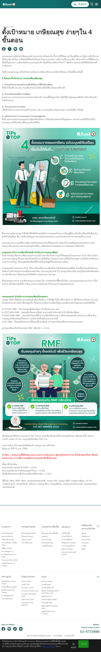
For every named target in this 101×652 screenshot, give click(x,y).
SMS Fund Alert (28, 599)
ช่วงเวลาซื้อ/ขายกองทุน (9, 587)
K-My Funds (26, 581)
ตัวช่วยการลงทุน (47, 581)
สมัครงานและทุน (67, 549)
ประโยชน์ (45, 536)
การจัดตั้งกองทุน (47, 546)
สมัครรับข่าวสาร (47, 596)
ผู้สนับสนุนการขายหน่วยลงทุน (50, 607)
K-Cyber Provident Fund (29, 595)
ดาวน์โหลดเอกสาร (8, 596)
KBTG (84, 549)
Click (47, 328)
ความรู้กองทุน (46, 584)
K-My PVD (26, 584)
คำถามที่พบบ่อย (27, 543)
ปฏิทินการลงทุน (7, 548)
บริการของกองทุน (47, 543)
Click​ (48, 473)
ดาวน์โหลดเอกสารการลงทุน (9, 556)
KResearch (86, 536)
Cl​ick (34, 467)
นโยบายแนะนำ (27, 540)
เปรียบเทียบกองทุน (8, 540)
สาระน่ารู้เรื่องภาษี (47, 588)
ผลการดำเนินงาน (7, 536)
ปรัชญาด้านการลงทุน (69, 543)
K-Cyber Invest (27, 588)
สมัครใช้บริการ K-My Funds (9, 582)
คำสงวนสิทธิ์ (58, 636)
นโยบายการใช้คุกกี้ (48, 646)
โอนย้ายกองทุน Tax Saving (8, 591)
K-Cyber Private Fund (30, 591)
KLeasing (85, 543)
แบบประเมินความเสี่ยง (49, 599)
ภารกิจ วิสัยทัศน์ (67, 540)
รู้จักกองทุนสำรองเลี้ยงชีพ (50, 533)
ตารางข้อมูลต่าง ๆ (8, 551)
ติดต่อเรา (96, 625)
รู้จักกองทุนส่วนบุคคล (29, 533)
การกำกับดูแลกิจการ (68, 546)
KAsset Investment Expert (69, 553)
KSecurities (86, 540)
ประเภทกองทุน (47, 540)
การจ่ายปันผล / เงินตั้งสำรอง (9, 544)
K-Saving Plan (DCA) (10, 560)
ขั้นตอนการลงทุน (27, 536)
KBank (84, 533)
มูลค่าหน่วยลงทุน (7, 533)
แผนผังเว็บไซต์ (69, 636)
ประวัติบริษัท (66, 533)
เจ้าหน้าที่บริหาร (67, 536)
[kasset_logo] (9, 4)
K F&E (84, 546)
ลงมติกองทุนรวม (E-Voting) (9, 564)
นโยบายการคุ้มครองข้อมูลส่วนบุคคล (39, 636)
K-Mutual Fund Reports (27, 604)
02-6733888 (89, 632)
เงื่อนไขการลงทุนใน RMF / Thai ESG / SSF (50, 592)
